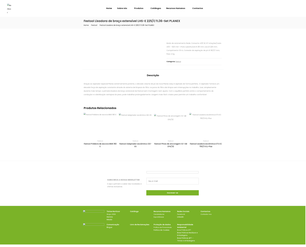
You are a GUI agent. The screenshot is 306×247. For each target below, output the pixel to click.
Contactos (197, 8)
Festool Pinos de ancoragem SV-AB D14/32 (170, 145)
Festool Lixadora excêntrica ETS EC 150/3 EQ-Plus (206, 145)
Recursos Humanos (176, 8)
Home (109, 8)
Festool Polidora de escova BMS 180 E (100, 145)
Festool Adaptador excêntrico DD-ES (135, 145)
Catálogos (155, 8)
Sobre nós (122, 8)
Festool (94, 25)
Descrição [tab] (153, 75)
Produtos (139, 8)
